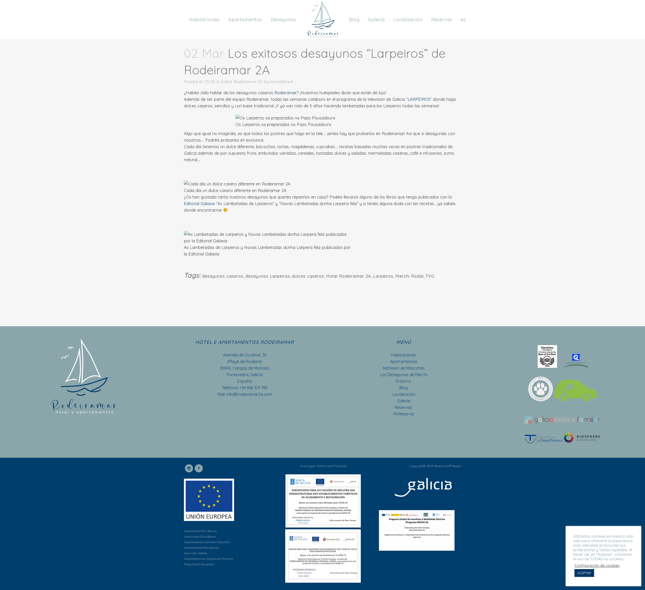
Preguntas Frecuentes (199, 564)
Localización (403, 394)
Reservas (403, 407)
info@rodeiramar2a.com (249, 394)
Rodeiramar (285, 92)
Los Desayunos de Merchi (403, 374)
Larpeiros (383, 276)
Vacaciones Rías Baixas (200, 536)
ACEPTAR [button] (584, 573)
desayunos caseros (222, 276)
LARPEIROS (419, 99)
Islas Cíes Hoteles (195, 553)
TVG (430, 276)
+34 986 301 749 (253, 387)
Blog (403, 387)
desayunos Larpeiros (267, 276)
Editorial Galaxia (199, 203)
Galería (403, 400)
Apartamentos (403, 361)
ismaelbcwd (281, 81)
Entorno (403, 381)
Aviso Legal (307, 466)
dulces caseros (308, 276)
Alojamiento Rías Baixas (200, 531)
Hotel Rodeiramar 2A (348, 276)
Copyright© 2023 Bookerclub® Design (435, 466)
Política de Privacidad (331, 466)
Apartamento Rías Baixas (201, 547)
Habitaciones (403, 354)
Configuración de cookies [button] (597, 565)
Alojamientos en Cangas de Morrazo (208, 559)
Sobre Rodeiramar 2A (242, 81)
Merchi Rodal (409, 276)
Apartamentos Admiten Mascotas (207, 542)
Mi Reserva (404, 413)
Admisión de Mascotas (403, 368)
